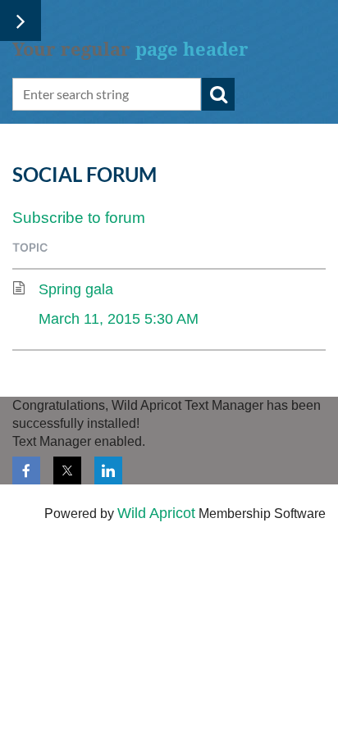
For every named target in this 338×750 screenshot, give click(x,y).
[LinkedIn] (108, 470)
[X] (67, 470)
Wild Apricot (156, 513)
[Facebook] (26, 470)
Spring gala (76, 289)
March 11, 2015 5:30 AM (119, 319)
